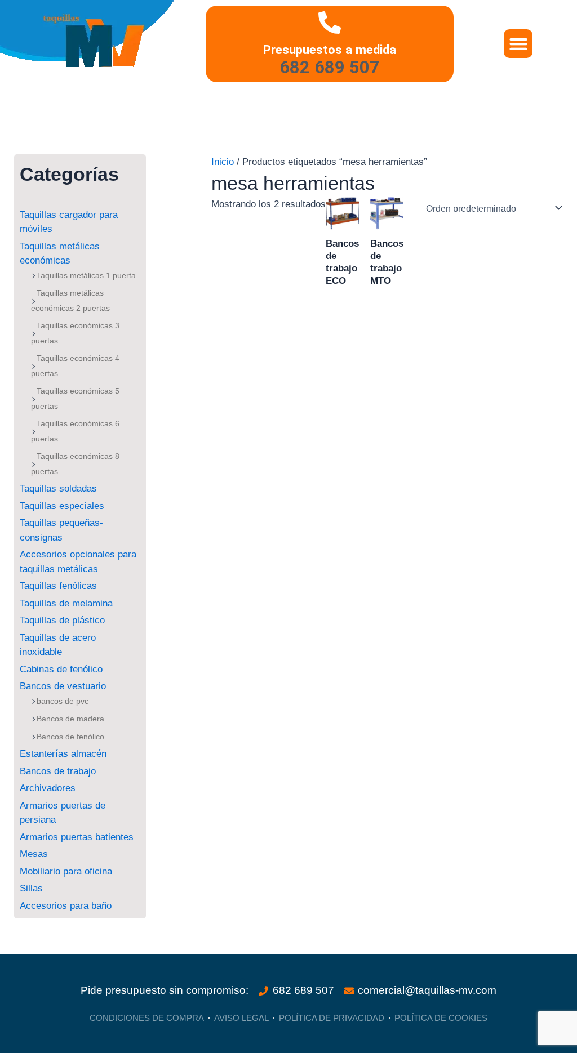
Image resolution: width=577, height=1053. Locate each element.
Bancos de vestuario (63, 686)
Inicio (222, 162)
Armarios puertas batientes (77, 837)
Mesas (34, 854)
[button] (518, 43)
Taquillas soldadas (58, 488)
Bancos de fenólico (70, 736)
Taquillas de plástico (62, 620)
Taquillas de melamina (66, 603)
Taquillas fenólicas (58, 586)
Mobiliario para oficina (66, 871)
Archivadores (48, 788)
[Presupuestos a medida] (329, 22)
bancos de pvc (62, 701)
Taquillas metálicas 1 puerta (86, 275)
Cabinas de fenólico (61, 669)
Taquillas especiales (62, 506)
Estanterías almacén (63, 753)
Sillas (31, 888)
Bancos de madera (70, 718)
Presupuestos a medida (329, 49)
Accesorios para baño (66, 905)
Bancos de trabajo (58, 771)
